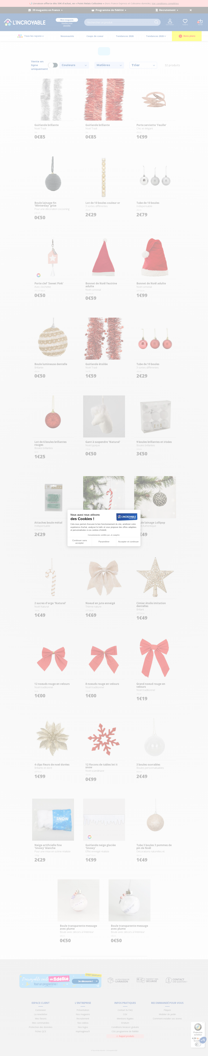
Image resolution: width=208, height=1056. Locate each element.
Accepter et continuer (128, 541)
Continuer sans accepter (79, 541)
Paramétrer (104, 541)
